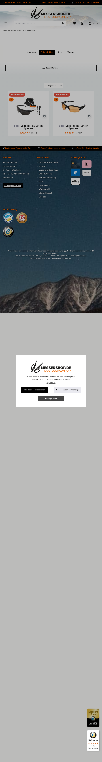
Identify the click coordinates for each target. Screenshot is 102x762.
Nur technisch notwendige (67, 390)
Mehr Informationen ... (62, 379)
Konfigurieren (51, 399)
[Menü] (97, 731)
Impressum (51, 383)
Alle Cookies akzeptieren (34, 390)
